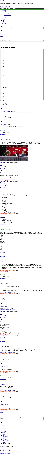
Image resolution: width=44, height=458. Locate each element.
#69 (0, 304)
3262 (5, 103)
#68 (0, 282)
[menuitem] (7, 15)
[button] (2, 43)
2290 (5, 219)
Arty (3, 447)
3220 (5, 116)
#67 (0, 260)
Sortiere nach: (10, 417)
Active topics (2, 6)
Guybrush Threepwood (5, 111)
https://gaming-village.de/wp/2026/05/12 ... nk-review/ (7, 370)
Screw (3, 139)
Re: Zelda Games (3, 106)
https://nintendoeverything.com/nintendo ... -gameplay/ (7, 292)
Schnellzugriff (4, 10)
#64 (0, 172)
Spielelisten (14, 8)
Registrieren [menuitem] (3, 22)
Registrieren (8, 6)
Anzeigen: (2, 417)
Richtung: (19, 417)
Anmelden (5, 6)
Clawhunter (2, 115)
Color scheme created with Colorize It (5, 449)
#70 (0, 321)
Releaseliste (8, 8)
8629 (5, 131)
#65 (0, 191)
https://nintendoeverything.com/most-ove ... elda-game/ (7, 269)
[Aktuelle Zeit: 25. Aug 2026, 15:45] (2, 31)
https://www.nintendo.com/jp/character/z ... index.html (7, 309)
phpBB (5, 446)
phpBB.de (9, 450)
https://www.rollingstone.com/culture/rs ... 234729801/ (7, 212)
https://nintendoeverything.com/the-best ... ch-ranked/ (7, 390)
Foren (3, 18)
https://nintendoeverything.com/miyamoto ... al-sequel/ (7, 352)
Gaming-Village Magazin (7, 13)
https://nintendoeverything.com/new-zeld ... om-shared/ (7, 179)
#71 (0, 345)
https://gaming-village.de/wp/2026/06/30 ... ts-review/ (7, 408)
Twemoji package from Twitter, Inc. (15, 452)
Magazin (2, 8)
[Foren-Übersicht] (2, 0)
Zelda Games (3, 34)
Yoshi (3, 229)
